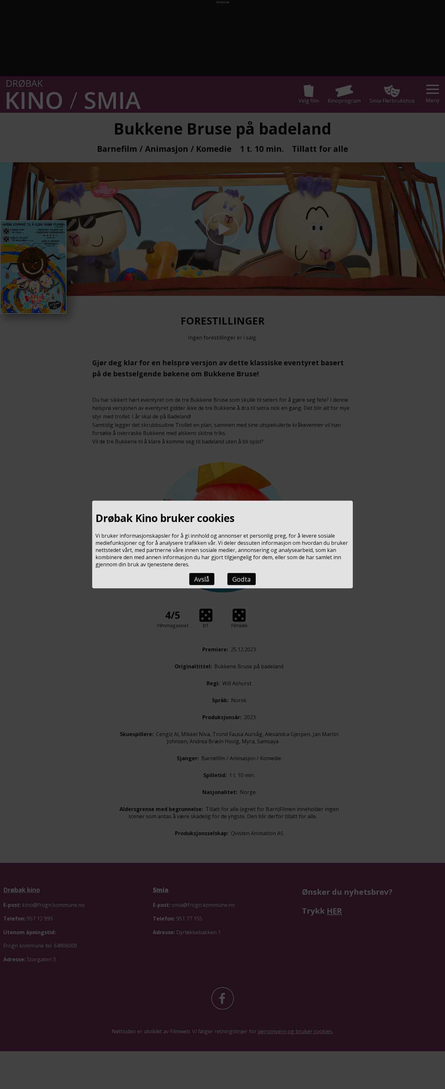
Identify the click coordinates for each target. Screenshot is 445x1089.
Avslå (201, 578)
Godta (241, 578)
